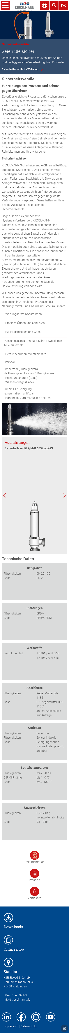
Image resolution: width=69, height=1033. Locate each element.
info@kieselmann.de (17, 999)
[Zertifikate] (34, 891)
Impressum (11, 1026)
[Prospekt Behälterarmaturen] (34, 873)
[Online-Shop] (8, 939)
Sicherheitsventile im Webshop (20, 69)
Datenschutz (28, 1026)
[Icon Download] (8, 917)
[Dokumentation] (34, 855)
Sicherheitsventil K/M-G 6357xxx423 (29, 448)
